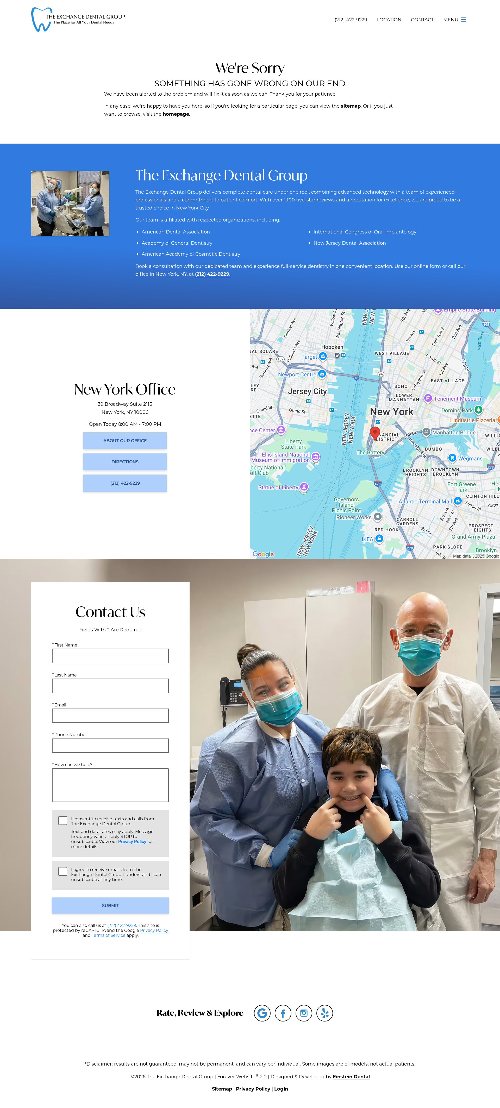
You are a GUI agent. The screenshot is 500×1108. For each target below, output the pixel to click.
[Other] (324, 1013)
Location (389, 19)
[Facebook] (283, 1013)
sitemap (351, 106)
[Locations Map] (375, 433)
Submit (110, 905)
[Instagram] (304, 1013)
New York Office (125, 389)
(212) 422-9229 (121, 925)
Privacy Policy (132, 841)
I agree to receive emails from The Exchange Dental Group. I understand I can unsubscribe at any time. (116, 874)
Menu (450, 19)
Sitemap (222, 1089)
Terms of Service (109, 935)
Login (281, 1089)
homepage (176, 114)
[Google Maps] (262, 1013)
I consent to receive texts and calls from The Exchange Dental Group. (112, 832)
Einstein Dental (351, 1076)
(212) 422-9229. (212, 274)
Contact (422, 19)
